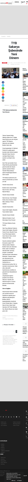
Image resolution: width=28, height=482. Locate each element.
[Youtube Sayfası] (9, 416)
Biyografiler (3, 460)
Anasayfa (3, 36)
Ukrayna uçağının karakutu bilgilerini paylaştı (25, 330)
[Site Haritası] (17, 416)
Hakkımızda (3, 422)
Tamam (20, 480)
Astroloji (2, 464)
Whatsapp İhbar (16, 423)
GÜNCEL (17, 2)
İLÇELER (3, 449)
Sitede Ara (3, 457)
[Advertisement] (14, 20)
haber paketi (3, 477)
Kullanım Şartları (16, 422)
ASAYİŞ (2, 447)
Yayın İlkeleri (3, 423)
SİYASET (3, 452)
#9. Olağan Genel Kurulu (8, 318)
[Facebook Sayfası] (1, 416)
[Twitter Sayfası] (4, 416)
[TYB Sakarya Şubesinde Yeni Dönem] (10, 72)
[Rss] (15, 416)
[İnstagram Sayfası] (7, 416)
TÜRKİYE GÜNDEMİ (5, 450)
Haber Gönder (16, 425)
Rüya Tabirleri (4, 462)
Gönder (16, 331)
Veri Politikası (4, 425)
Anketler (3, 459)
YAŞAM (2, 445)
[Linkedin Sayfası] (12, 416)
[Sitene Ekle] (20, 416)
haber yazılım (3, 478)
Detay (14, 480)
